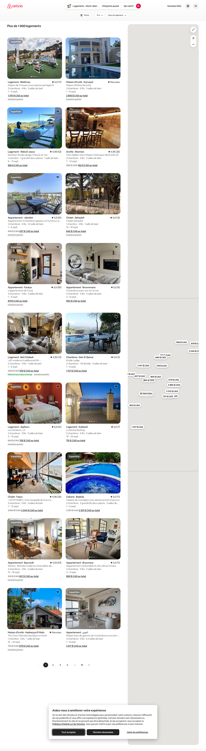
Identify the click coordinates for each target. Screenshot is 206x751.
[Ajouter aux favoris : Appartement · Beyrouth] (57, 522)
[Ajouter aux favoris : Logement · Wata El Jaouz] (57, 111)
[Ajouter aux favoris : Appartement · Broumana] (116, 522)
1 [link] (45, 665)
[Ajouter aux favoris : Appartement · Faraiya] (57, 246)
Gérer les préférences (137, 732)
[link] (39, 665)
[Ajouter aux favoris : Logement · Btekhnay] (57, 41)
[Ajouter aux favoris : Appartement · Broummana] (116, 246)
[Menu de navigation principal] (196, 6)
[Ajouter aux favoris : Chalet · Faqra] (57, 456)
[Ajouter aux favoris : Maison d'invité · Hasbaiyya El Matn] (57, 592)
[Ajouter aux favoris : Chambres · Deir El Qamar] (116, 316)
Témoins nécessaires (103, 732)
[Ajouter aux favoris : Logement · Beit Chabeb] (57, 316)
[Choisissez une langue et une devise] (188, 6)
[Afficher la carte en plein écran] (193, 30)
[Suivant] (89, 665)
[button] (18, 95)
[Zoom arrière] (193, 38)
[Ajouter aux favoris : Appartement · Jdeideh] (57, 177)
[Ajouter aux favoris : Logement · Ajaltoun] (57, 386)
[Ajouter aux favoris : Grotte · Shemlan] (116, 111)
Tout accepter (69, 732)
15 (82, 665)
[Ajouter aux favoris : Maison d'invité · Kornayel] (116, 41)
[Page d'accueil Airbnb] (15, 6)
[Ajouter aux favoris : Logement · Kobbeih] (116, 386)
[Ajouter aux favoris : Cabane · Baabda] (116, 456)
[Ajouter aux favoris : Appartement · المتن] (116, 592)
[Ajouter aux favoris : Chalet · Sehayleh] (116, 177)
